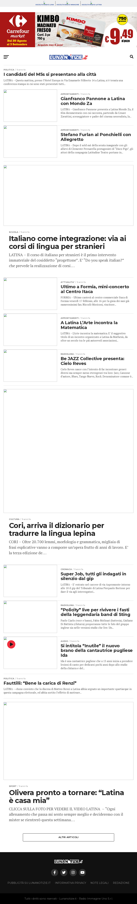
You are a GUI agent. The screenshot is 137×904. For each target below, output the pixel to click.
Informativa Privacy (70, 883)
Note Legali (99, 883)
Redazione (121, 883)
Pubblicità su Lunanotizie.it (29, 883)
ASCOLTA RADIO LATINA (92, 5)
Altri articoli (68, 837)
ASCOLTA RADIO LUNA (44, 5)
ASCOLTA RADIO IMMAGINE (68, 5)
